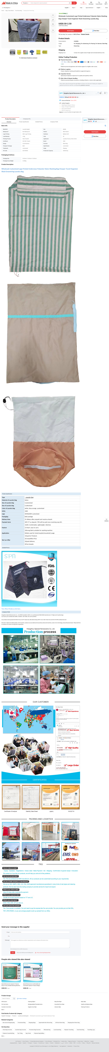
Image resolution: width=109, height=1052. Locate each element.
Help (81, 7)
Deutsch (51, 1043)
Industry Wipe (57, 1007)
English (19, 1043)
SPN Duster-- (4, 1001)
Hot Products (18, 1041)
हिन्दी (74, 1043)
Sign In (61, 112)
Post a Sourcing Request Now (42, 952)
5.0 (89, 121)
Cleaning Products (85, 1007)
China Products (25, 1041)
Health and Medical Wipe (86, 1004)
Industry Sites (64, 1041)
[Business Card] (105, 125)
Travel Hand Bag (80, 1029)
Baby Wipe (83, 1001)
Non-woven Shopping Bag (9, 1022)
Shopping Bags (32, 1022)
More (2, 1036)
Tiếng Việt (88, 1043)
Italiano (47, 1043)
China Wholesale (48, 1041)
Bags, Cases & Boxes (10, 10)
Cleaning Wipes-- (32, 1001)
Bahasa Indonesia (95, 1043)
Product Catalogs (22, 998)
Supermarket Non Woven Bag (45, 1022)
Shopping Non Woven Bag (28, 10)
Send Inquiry (70, 30)
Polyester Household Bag (8, 1033)
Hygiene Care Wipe (32, 1007)
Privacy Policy (76, 1046)
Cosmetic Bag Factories (20, 1029)
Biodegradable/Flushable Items (35, 1004)
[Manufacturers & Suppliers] (9, 3)
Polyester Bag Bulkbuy (39, 1033)
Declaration (70, 1046)
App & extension (89, 7)
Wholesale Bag (47, 1029)
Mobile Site (86, 1041)
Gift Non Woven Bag (60, 1022)
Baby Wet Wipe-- (58, 1001)
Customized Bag (57, 1029)
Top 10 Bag (20, 1033)
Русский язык (41, 1043)
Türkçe (83, 1043)
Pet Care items (4, 1004)
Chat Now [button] (96, 30)
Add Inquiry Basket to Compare (29, 58)
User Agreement (63, 1046)
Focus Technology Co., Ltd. (44, 1046)
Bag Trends (28, 1033)
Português (30, 1043)
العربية (62, 1043)
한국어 (66, 1043)
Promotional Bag (22, 1022)
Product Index (80, 1041)
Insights (92, 1041)
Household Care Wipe (59, 1004)
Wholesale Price (56, 1041)
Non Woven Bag (18, 10)
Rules (106, 7)
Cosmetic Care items (6, 1007)
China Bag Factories (7, 1029)
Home (2, 10)
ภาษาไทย (79, 1043)
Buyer (73, 7)
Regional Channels (72, 1041)
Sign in (106, 4)
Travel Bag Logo (91, 1029)
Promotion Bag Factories (35, 1029)
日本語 (70, 1043)
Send (13, 952)
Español (24, 1043)
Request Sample (85, 34)
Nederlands (57, 1043)
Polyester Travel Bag (69, 1029)
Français (35, 1043)
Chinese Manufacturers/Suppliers (37, 1041)
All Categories (6, 7)
